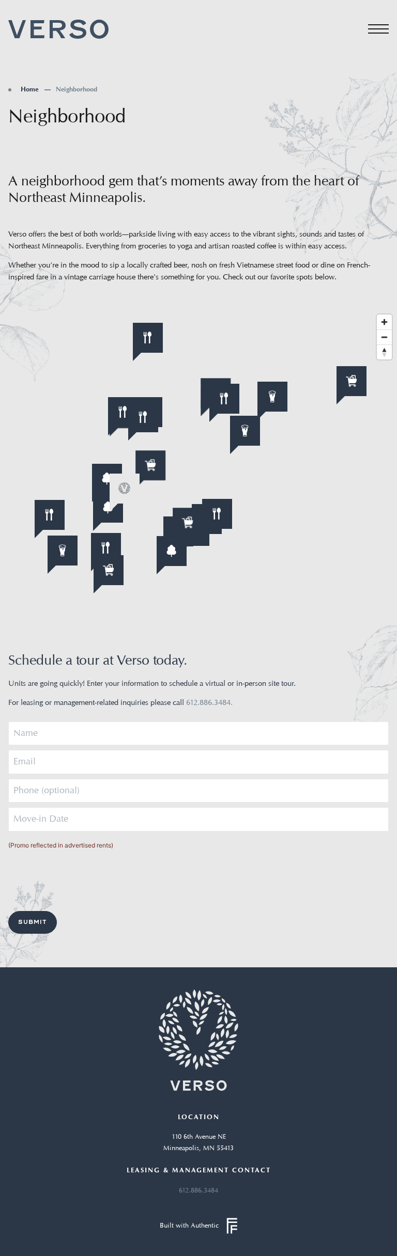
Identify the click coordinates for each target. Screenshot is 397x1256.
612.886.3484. (209, 703)
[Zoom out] (384, 336)
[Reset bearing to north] (384, 351)
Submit (32, 921)
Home (29, 91)
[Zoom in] (384, 322)
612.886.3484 (198, 1190)
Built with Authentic (189, 1225)
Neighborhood (76, 91)
